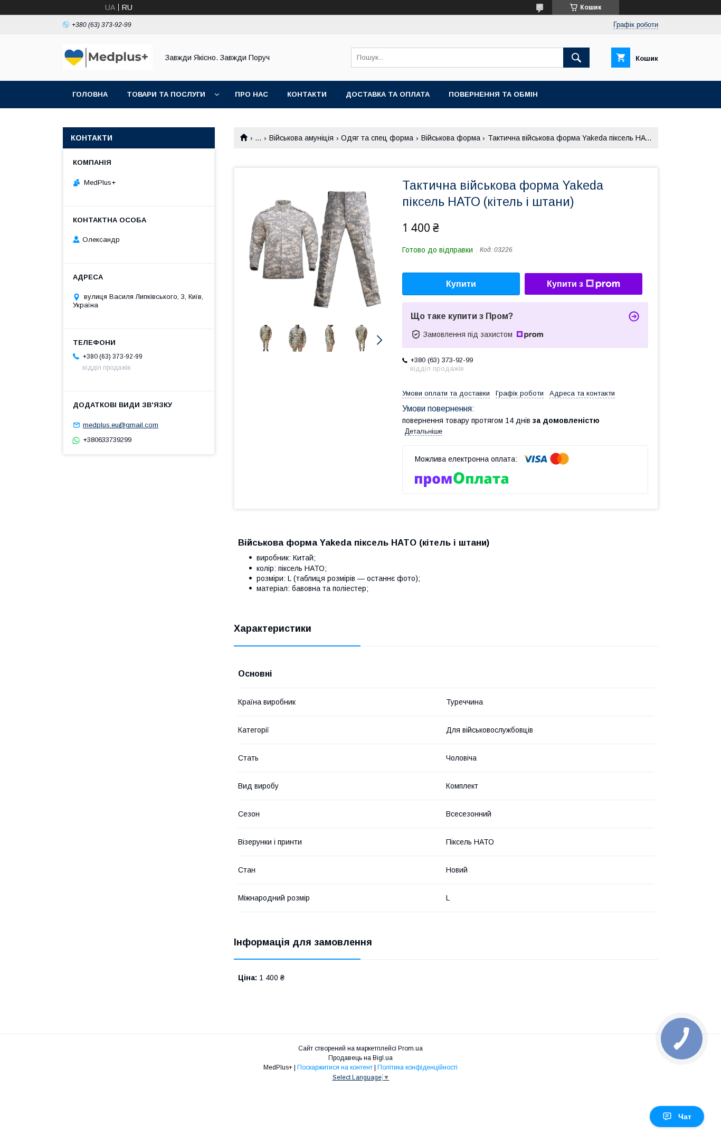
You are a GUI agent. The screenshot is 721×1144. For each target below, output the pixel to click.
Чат (684, 1116)
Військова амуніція (301, 138)
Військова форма (450, 138)
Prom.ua (410, 1048)
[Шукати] (576, 58)
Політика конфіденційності (417, 1067)
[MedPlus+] (108, 67)
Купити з (565, 283)
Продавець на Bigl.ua (360, 1058)
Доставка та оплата (388, 94)
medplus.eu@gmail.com (120, 425)
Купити (461, 283)
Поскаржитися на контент (335, 1067)
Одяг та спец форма (377, 138)
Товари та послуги (166, 94)
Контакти (307, 94)
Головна (90, 94)
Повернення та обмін (493, 94)
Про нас (251, 94)
